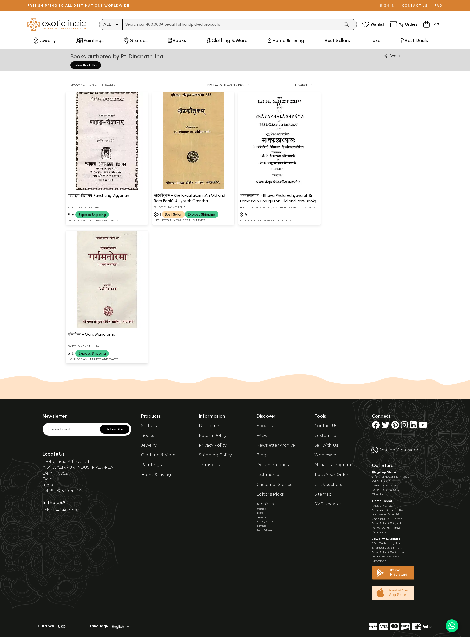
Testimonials (269, 474)
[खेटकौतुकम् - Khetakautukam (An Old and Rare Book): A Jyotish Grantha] (193, 188)
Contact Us (325, 425)
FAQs (262, 435)
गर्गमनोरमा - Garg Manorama (91, 334)
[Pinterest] (395, 426)
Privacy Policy (212, 445)
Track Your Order (331, 474)
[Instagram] (404, 426)
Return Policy (212, 435)
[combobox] (231, 24)
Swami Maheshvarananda (294, 207)
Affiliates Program (332, 465)
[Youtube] (423, 426)
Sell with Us (326, 445)
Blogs (262, 455)
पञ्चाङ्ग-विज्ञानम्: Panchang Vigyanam (99, 195)
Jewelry (148, 445)
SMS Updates (327, 504)
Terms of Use (212, 465)
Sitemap (323, 494)
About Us (266, 425)
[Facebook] (376, 426)
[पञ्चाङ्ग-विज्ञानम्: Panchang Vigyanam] (106, 188)
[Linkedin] (413, 426)
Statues (149, 425)
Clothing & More (158, 455)
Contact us (415, 5)
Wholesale (325, 455)
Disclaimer (210, 425)
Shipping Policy (215, 455)
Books (147, 435)
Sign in (387, 5)
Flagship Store (384, 472)
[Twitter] (385, 426)
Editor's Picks (270, 494)
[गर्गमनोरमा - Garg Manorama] (106, 327)
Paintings (151, 465)
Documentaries (273, 465)
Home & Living (156, 474)
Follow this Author (86, 65)
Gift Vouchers (328, 484)
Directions (379, 494)
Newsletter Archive (276, 445)
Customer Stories (274, 484)
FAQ (439, 5)
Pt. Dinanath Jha (85, 207)
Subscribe (115, 429)
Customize (325, 435)
